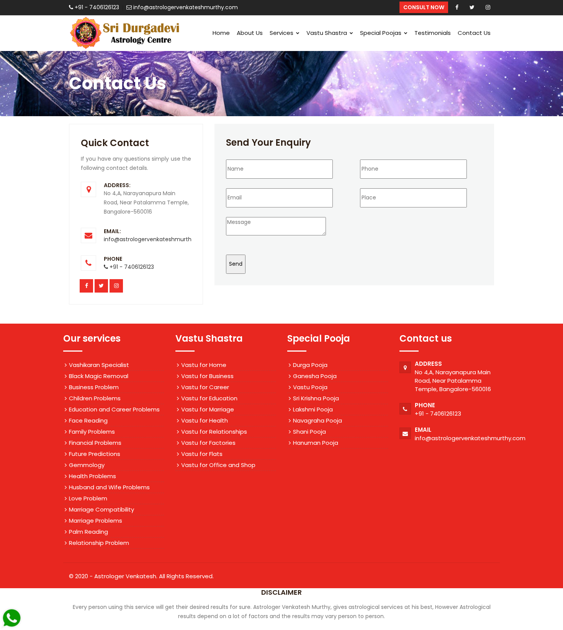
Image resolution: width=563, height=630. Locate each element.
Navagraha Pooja (317, 420)
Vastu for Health (204, 420)
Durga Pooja (310, 365)
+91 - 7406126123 (438, 414)
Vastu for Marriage (207, 409)
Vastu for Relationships (214, 432)
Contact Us (474, 33)
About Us (250, 33)
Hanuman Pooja (315, 443)
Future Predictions (94, 454)
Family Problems (92, 432)
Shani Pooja (309, 432)
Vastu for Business (207, 376)
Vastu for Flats (202, 454)
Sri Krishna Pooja (316, 398)
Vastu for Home (203, 365)
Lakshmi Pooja (313, 409)
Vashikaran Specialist (99, 365)
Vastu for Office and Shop (218, 465)
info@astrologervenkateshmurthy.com (156, 239)
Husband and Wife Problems (109, 487)
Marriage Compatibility (101, 509)
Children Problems (95, 398)
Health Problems (92, 476)
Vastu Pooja (310, 387)
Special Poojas (381, 33)
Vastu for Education (209, 398)
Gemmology (87, 465)
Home (221, 33)
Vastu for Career (205, 387)
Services (282, 33)
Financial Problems (95, 443)
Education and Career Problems (114, 409)
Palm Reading (88, 532)
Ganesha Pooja (315, 376)
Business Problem (94, 387)
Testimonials (432, 33)
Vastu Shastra (327, 33)
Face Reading (88, 420)
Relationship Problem (99, 543)
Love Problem (88, 498)
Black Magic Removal (98, 376)
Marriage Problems (95, 521)
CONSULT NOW (423, 7)
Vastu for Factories (208, 443)
